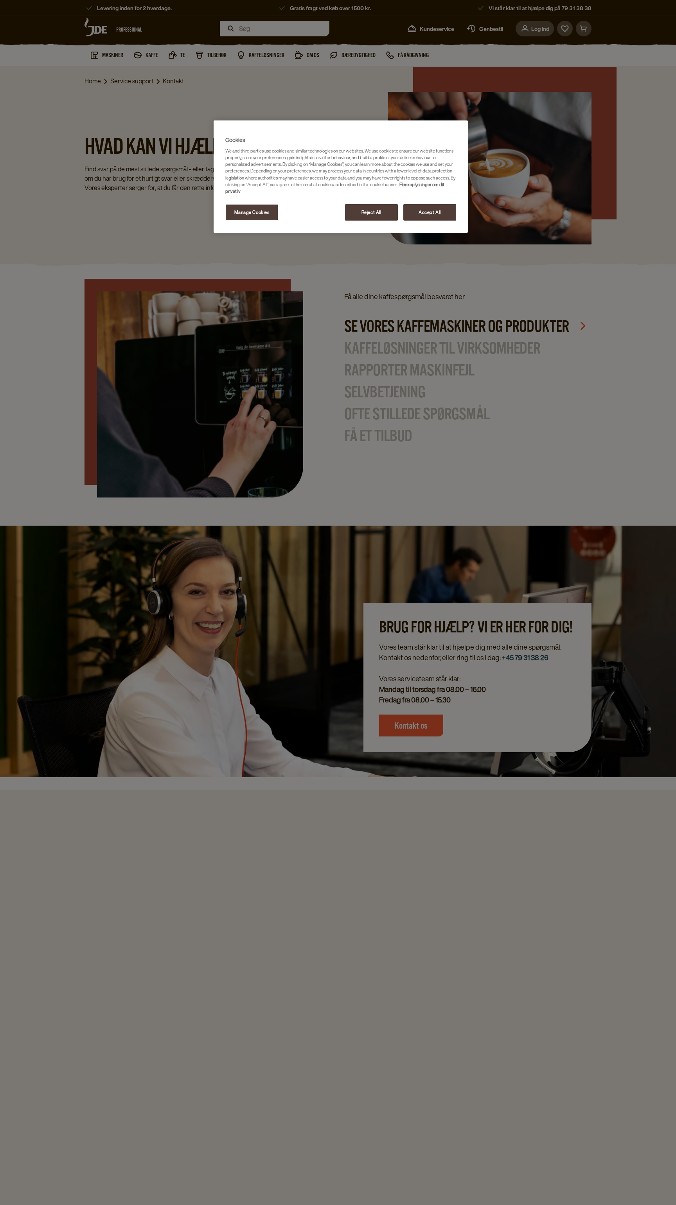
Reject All (371, 212)
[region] (341, 176)
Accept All (430, 212)
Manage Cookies (252, 212)
